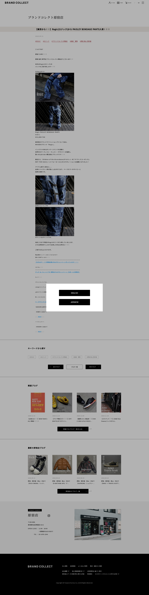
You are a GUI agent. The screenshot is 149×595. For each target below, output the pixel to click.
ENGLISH (74, 293)
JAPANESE (74, 302)
